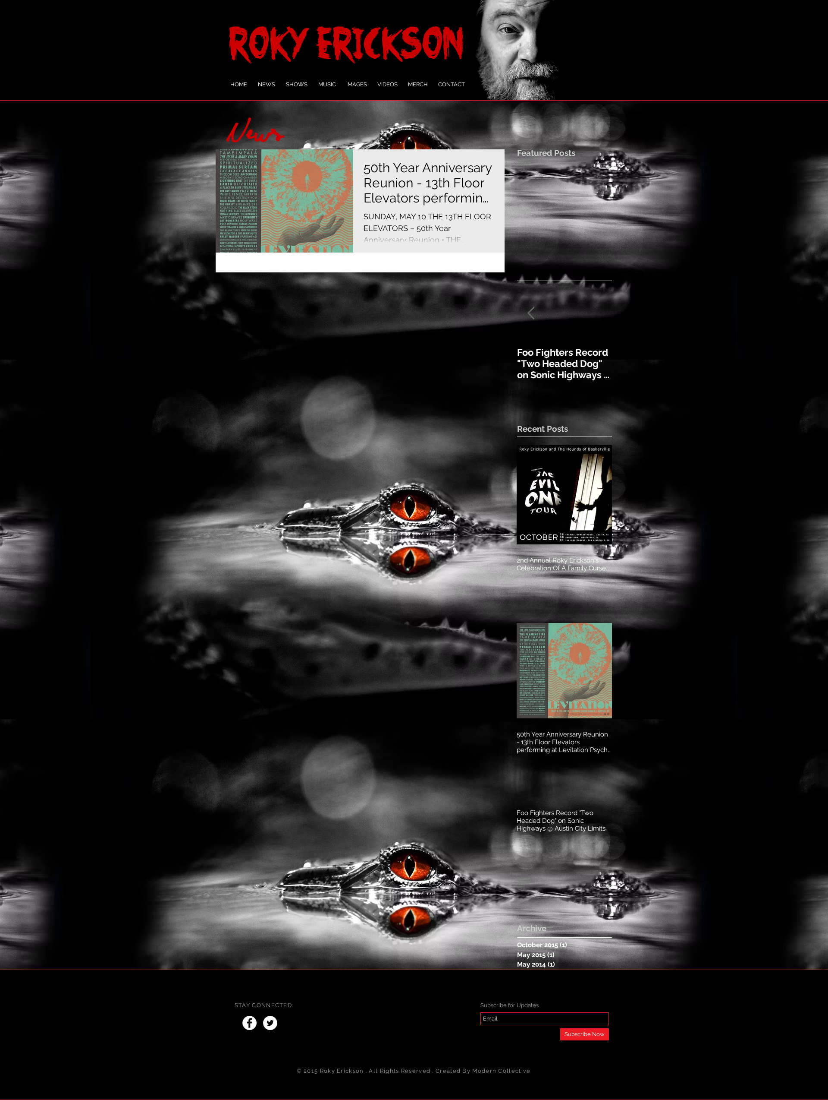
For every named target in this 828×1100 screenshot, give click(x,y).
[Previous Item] (531, 313)
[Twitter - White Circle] (270, 1023)
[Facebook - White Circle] (249, 1023)
